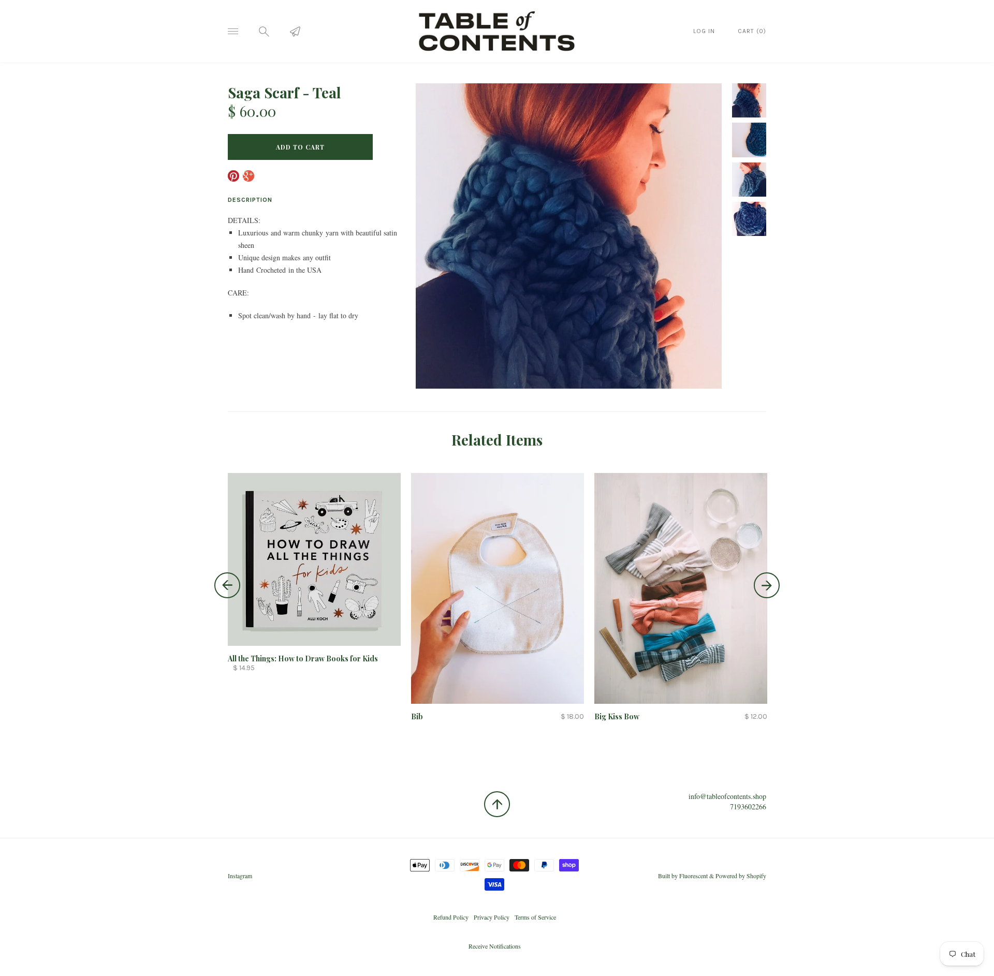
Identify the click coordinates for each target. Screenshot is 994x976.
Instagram (240, 875)
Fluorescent (693, 875)
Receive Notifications (495, 946)
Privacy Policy (491, 917)
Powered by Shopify (740, 875)
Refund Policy (451, 917)
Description (250, 199)
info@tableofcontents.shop (727, 796)
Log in (704, 31)
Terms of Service (535, 917)
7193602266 (748, 806)
